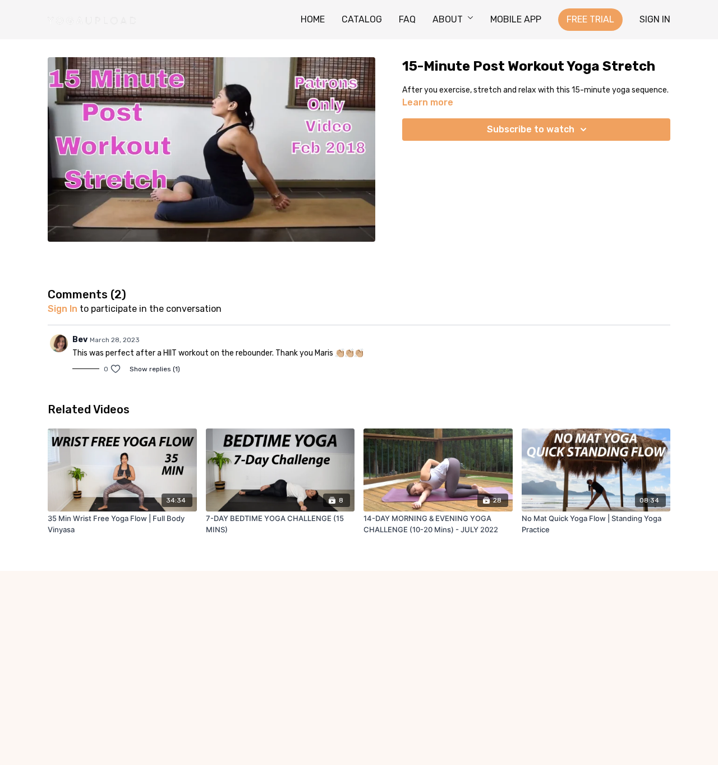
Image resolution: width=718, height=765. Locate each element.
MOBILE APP (515, 19)
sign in (62, 308)
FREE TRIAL (590, 19)
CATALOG (362, 19)
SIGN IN (654, 19)
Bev (80, 339)
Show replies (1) (155, 369)
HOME (313, 19)
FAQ (407, 19)
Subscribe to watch (530, 129)
